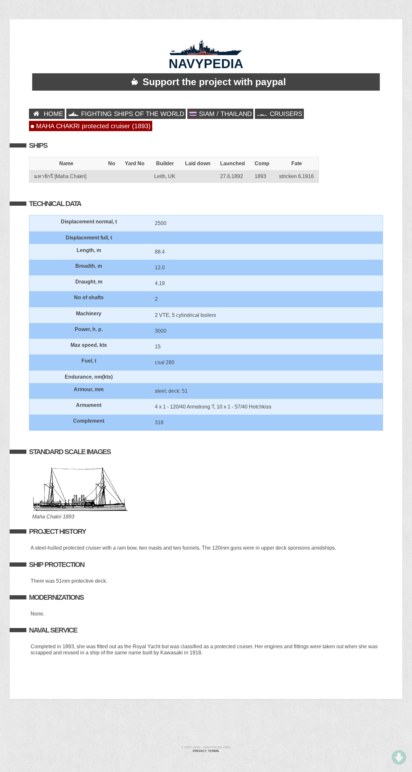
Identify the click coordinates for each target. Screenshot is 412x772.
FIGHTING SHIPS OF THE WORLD (131, 113)
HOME (52, 113)
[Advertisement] (206, 723)
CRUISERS (285, 113)
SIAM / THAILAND (224, 113)
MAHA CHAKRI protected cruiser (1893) (92, 126)
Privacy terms (206, 751)
